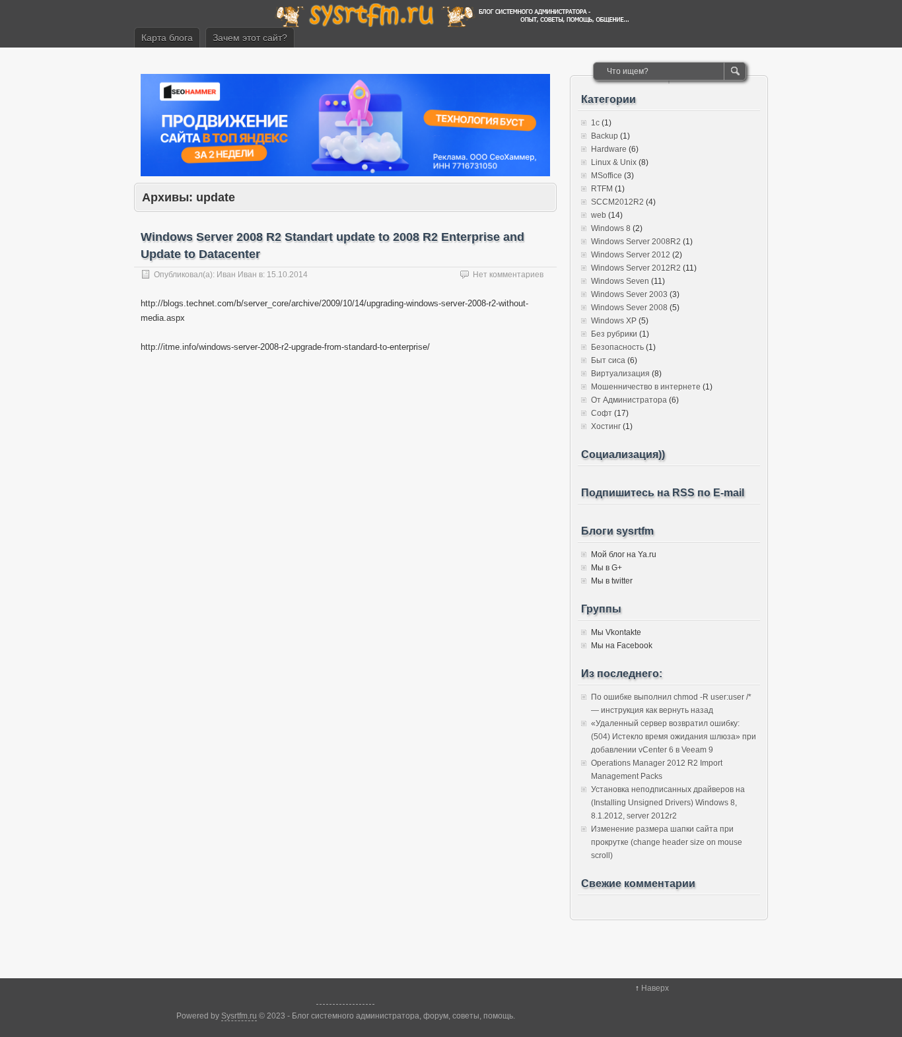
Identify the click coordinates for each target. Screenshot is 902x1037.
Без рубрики (614, 334)
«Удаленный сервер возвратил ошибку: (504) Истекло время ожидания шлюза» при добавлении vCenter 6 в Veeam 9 (673, 736)
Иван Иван (237, 274)
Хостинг (606, 426)
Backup (604, 136)
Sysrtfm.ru (239, 1015)
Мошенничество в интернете (646, 386)
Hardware (609, 149)
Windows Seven (620, 281)
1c (595, 122)
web (598, 215)
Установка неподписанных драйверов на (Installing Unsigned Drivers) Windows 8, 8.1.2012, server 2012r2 (668, 802)
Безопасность (617, 347)
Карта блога (167, 37)
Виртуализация (620, 373)
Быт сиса (608, 360)
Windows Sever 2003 (629, 294)
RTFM (602, 188)
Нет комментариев (508, 274)
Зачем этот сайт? (250, 37)
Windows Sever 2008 (629, 307)
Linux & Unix (614, 162)
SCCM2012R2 (617, 202)
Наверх (655, 988)
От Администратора (629, 400)
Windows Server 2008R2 (636, 241)
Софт (601, 413)
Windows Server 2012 (630, 254)
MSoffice (606, 175)
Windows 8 (611, 228)
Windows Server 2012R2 (636, 268)
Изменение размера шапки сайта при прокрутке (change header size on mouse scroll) (666, 842)
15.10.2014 (287, 274)
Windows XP (614, 320)
